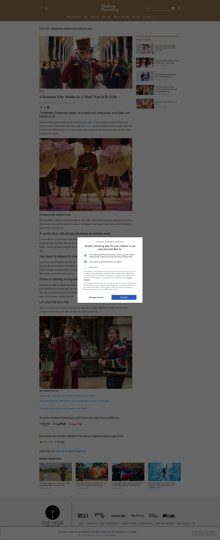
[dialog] (110, 270)
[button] (110, 267)
